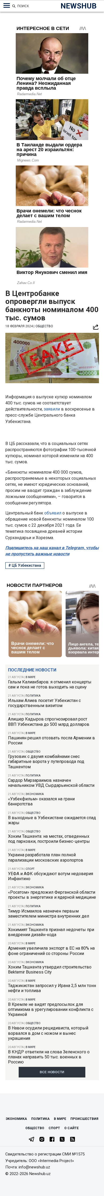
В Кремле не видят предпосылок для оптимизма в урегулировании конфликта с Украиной (50, 1009)
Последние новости (32, 670)
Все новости (52, 1072)
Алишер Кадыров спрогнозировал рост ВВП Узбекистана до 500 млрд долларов (48, 722)
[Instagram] (42, 1139)
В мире (30, 677)
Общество (33, 751)
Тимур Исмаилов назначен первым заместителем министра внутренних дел (48, 914)
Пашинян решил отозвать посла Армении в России (51, 740)
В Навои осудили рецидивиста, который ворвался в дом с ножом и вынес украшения (48, 1033)
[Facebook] (52, 1139)
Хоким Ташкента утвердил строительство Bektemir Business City (49, 969)
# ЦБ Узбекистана (24, 565)
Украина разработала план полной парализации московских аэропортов (45, 857)
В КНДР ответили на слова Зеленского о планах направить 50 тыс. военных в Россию (49, 1056)
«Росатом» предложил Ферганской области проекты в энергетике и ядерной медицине (52, 895)
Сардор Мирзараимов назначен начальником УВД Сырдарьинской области (51, 783)
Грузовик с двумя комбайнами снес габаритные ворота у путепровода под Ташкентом (46, 761)
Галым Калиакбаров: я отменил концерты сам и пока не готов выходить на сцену (49, 684)
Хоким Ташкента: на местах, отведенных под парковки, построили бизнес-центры (49, 839)
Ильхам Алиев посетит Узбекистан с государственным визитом (44, 703)
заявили (52, 409)
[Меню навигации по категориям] (6, 5)
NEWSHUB (79, 6)
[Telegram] (31, 1139)
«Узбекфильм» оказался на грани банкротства (41, 801)
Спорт (30, 868)
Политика (33, 695)
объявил (53, 513)
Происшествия (84, 1119)
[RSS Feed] (72, 1139)
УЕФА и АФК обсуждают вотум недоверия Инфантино (50, 876)
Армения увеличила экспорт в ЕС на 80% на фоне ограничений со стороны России (51, 951)
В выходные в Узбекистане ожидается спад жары (52, 820)
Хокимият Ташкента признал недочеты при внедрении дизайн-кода (51, 932)
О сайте (71, 1128)
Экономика (35, 794)
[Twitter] (62, 1139)
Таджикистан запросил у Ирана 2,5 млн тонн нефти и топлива (52, 988)
